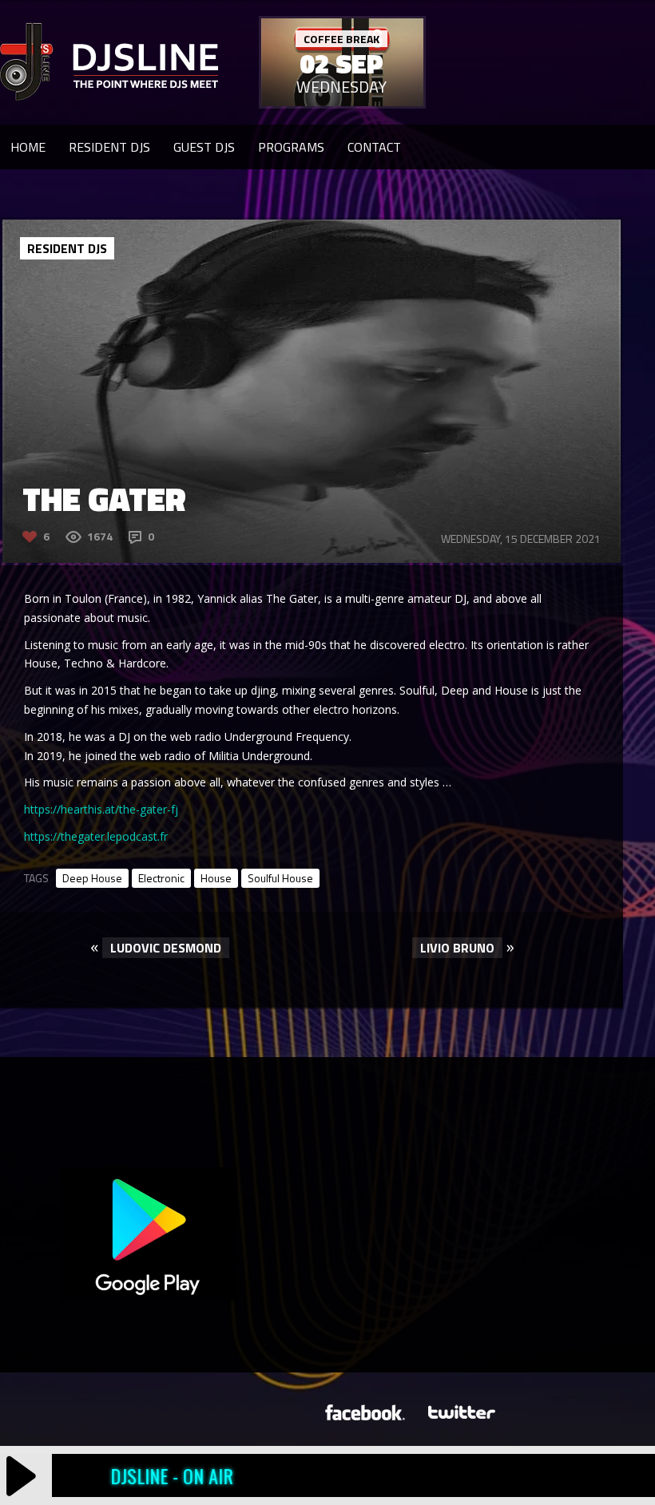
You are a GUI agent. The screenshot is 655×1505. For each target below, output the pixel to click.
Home (28, 146)
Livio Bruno (457, 947)
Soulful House (280, 877)
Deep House (92, 877)
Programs (291, 146)
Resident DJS (109, 146)
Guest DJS (204, 146)
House (216, 877)
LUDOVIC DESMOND (165, 947)
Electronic (161, 877)
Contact (374, 146)
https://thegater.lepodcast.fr (96, 836)
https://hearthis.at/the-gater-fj (101, 809)
